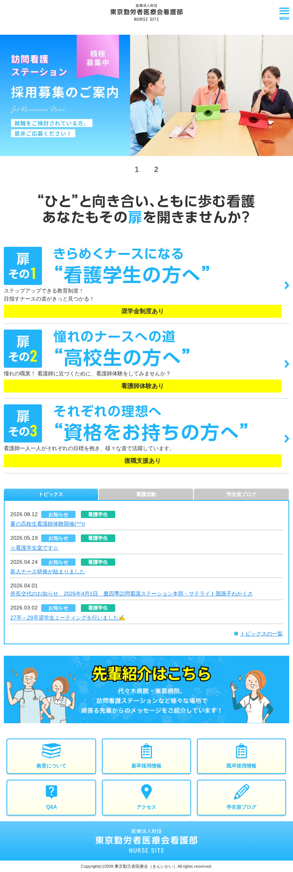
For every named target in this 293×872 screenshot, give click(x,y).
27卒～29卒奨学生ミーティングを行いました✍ (67, 618)
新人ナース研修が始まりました (47, 571)
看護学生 (98, 514)
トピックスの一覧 (261, 634)
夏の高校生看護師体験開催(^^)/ (47, 524)
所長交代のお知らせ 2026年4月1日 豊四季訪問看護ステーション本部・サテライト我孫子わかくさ (131, 593)
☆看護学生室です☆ (34, 548)
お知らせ (58, 514)
